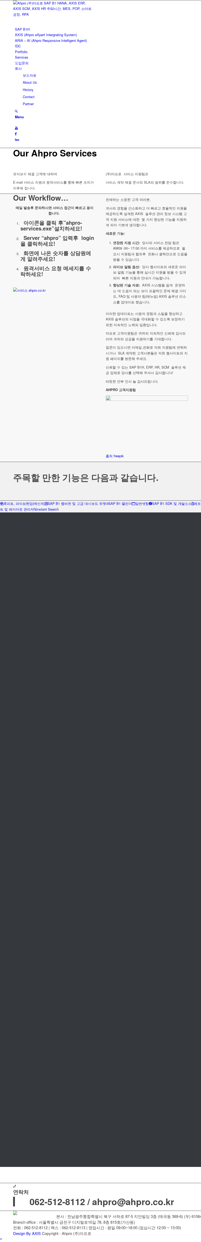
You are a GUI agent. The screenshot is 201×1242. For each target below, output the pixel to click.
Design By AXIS (27, 1233)
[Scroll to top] (1, 1238)
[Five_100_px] (17, 139)
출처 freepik (115, 455)
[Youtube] (16, 127)
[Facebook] (16, 133)
